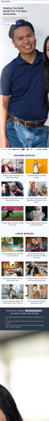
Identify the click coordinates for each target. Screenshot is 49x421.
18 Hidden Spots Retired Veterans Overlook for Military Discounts (36, 255)
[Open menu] (47, 2)
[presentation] (12, 166)
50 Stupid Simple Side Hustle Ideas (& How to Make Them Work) (36, 200)
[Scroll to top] (46, 417)
